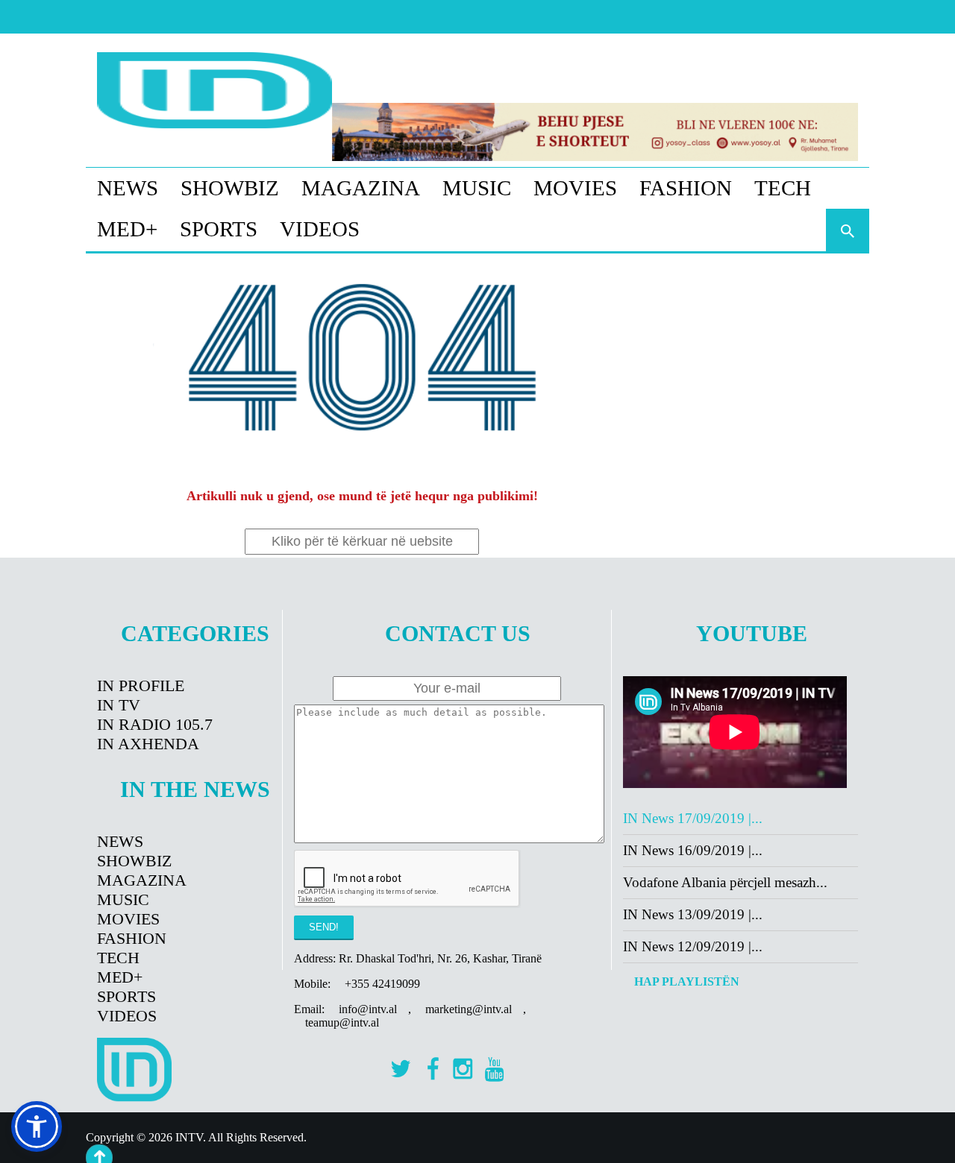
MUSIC (476, 188)
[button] (36, 1126)
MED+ (127, 229)
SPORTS (218, 229)
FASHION (685, 188)
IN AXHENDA (148, 743)
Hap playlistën (686, 981)
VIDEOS (320, 229)
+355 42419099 (382, 983)
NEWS (127, 188)
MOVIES (575, 188)
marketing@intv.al (468, 1009)
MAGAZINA (360, 188)
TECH (782, 188)
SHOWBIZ (230, 188)
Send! (324, 927)
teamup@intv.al (342, 1022)
